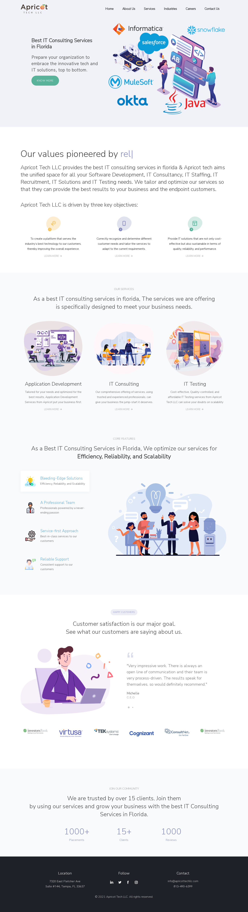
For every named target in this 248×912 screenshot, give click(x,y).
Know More (45, 80)
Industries (170, 9)
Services (149, 9)
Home (109, 9)
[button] (129, 707)
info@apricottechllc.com (183, 881)
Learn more (51, 256)
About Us (128, 9)
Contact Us (212, 9)
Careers (191, 9)
